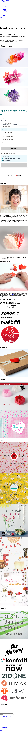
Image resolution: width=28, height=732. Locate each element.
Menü (1, 17)
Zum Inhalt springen (4, 0)
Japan (4, 15)
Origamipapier (6, 7)
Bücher (4, 5)
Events (4, 9)
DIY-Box (5, 6)
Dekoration (5, 11)
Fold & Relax (4, 727)
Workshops (5, 4)
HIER (12, 294)
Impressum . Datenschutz (8, 716)
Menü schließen (3, 730)
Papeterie (5, 12)
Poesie (4, 14)
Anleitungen (5, 10)
